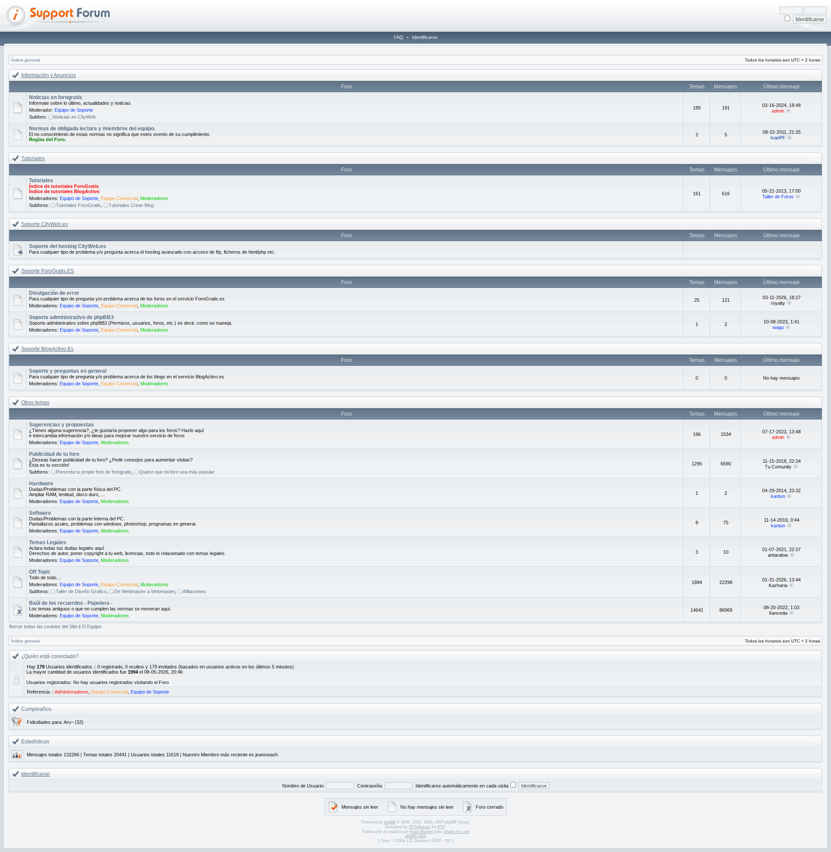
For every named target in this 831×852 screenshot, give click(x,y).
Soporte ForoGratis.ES (47, 271)
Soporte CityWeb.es (44, 224)
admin (778, 110)
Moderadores (154, 198)
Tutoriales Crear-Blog (131, 205)
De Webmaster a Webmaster (144, 591)
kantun (778, 496)
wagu (778, 327)
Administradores (72, 691)
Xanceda (778, 613)
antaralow (778, 555)
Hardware (41, 484)
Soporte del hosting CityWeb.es (67, 246)
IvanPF (778, 137)
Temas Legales (47, 542)
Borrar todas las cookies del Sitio (43, 626)
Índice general (25, 60)
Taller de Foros (778, 196)
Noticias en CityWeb (74, 116)
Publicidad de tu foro (54, 454)
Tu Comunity (778, 466)
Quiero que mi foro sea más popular (177, 471)
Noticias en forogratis (55, 97)
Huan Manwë (421, 831)
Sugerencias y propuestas (61, 425)
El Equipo (91, 626)
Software (40, 513)
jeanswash (266, 754)
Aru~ (69, 722)
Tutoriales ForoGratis (78, 205)
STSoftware (419, 827)
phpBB (390, 822)
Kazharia (778, 585)
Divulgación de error (54, 293)
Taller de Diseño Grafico (81, 591)
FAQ (398, 37)
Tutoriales (33, 158)
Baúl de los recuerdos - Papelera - (71, 603)
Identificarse (425, 37)
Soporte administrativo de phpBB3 (71, 317)
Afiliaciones (194, 591)
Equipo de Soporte (74, 110)
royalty (778, 303)
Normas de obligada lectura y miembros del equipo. (92, 129)
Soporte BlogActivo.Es (47, 349)
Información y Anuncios (48, 75)
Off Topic (40, 572)
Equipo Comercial (119, 198)
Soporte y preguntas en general (67, 371)
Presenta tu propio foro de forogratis (94, 471)
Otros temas (35, 403)
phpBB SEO (415, 836)
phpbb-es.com (456, 831)
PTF (441, 827)
